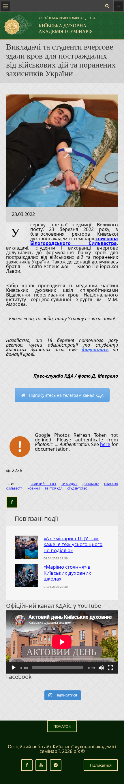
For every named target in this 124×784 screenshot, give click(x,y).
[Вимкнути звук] (101, 668)
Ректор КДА (53, 488)
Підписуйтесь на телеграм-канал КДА (66, 395)
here (105, 444)
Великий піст (44, 484)
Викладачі (69, 484)
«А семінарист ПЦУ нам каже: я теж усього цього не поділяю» (73, 544)
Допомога (90, 484)
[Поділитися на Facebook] (12, 502)
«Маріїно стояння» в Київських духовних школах (67, 572)
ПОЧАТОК (62, 726)
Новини (33, 488)
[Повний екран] (110, 668)
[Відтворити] (13, 668)
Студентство (77, 488)
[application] (62, 642)
